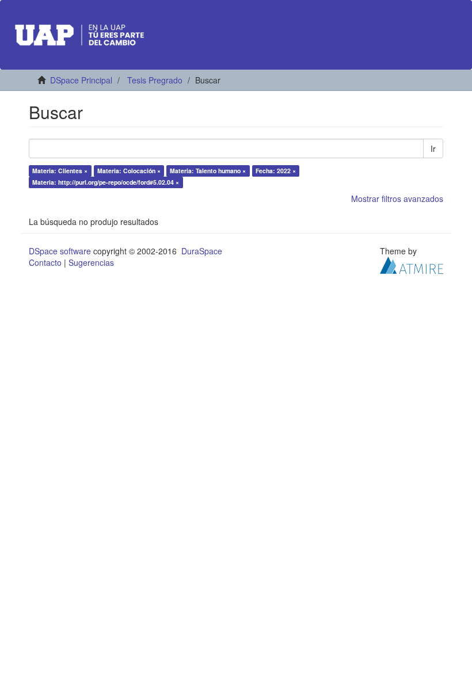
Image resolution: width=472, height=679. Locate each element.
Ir (433, 148)
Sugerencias (91, 262)
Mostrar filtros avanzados (397, 198)
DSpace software (60, 251)
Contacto (45, 262)
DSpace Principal (81, 80)
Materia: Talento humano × (208, 170)
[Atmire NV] (411, 264)
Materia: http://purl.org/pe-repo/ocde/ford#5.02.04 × (105, 182)
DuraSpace (201, 251)
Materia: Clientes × (59, 170)
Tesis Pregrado (154, 80)
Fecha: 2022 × (276, 170)
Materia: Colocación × (129, 170)
